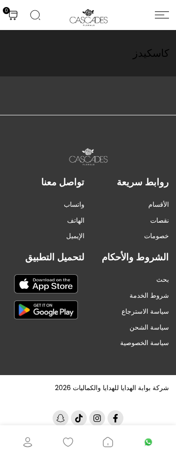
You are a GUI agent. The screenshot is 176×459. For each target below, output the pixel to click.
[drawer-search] (35, 15)
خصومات (156, 236)
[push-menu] (162, 15)
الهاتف (75, 220)
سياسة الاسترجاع (145, 311)
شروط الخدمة (149, 295)
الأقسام (158, 204)
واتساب (74, 204)
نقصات (159, 220)
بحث (162, 279)
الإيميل (75, 236)
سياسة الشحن (149, 327)
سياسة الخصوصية (144, 342)
